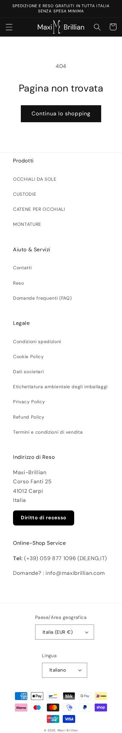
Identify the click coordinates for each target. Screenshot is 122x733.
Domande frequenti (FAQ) (42, 298)
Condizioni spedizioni (37, 341)
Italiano (57, 670)
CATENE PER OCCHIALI (39, 209)
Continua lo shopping (61, 113)
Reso (18, 283)
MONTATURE (27, 224)
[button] (9, 27)
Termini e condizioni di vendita (48, 432)
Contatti (22, 268)
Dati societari (28, 372)
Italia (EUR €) (58, 632)
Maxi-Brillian (68, 730)
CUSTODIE (24, 194)
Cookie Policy (28, 356)
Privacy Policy (29, 402)
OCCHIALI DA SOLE (35, 179)
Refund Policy (29, 417)
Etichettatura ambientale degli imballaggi (60, 387)
